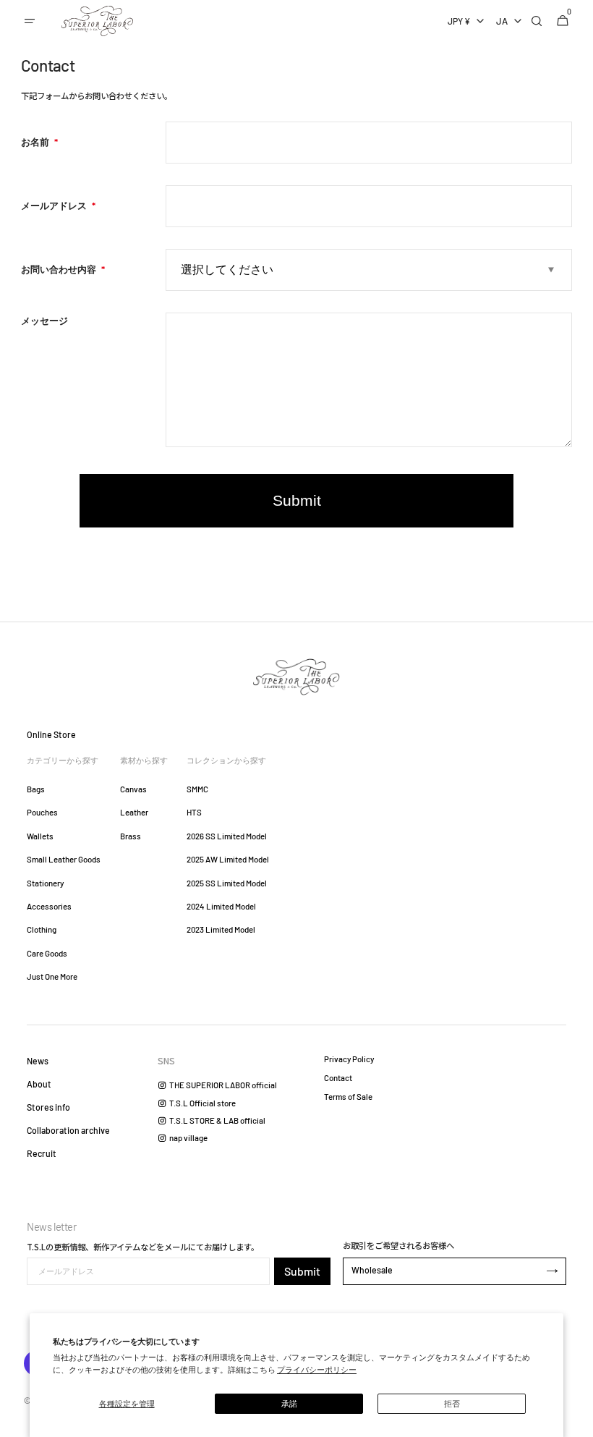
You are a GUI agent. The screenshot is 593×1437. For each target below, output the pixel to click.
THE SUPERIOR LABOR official (223, 1085)
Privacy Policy (349, 1059)
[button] (30, 21)
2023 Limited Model (221, 929)
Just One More (52, 976)
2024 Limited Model (221, 906)
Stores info (48, 1107)
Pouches (42, 812)
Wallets (40, 836)
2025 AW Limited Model (228, 859)
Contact (338, 1078)
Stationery (45, 883)
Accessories (49, 906)
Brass (130, 836)
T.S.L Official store (202, 1103)
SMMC (197, 789)
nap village (188, 1138)
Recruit (41, 1153)
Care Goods (47, 953)
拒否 (452, 1403)
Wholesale (372, 1270)
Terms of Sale (348, 1097)
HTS (194, 812)
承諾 (289, 1403)
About (39, 1084)
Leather (134, 812)
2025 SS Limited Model (227, 883)
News (37, 1061)
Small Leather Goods (64, 859)
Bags (36, 789)
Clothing (41, 929)
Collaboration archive (68, 1130)
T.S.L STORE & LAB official (217, 1120)
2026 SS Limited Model (227, 836)
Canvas (133, 789)
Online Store (51, 734)
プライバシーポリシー (317, 1369)
